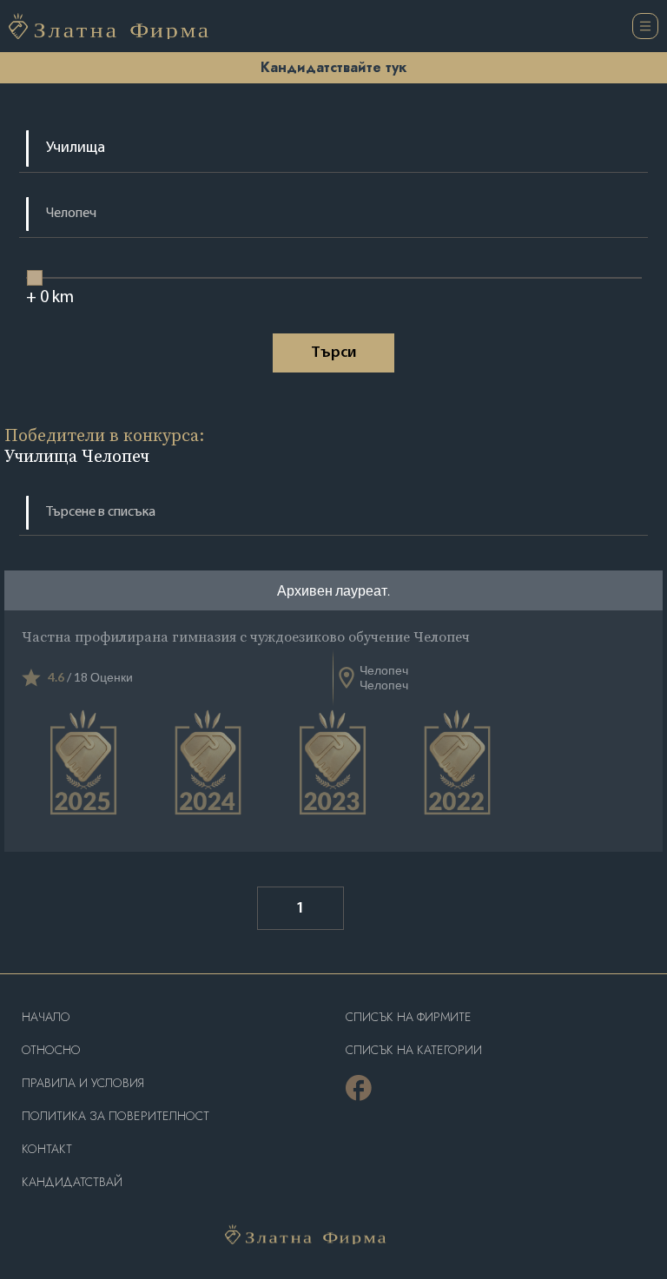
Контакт (47, 1149)
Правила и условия (83, 1083)
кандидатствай (72, 1182)
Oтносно (51, 1050)
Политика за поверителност (115, 1116)
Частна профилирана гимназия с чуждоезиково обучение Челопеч (246, 636)
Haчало (46, 1017)
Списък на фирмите (409, 1017)
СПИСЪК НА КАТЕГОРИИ (414, 1050)
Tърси (333, 353)
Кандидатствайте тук (333, 67)
